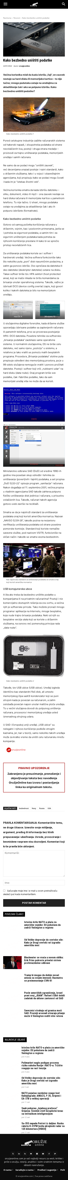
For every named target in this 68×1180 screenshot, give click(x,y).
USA (49, 808)
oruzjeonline (24, 66)
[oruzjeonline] (34, 4)
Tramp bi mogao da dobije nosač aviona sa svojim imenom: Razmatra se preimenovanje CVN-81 (43, 978)
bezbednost (24, 808)
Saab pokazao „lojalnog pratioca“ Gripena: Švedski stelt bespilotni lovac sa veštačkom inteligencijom (42, 1111)
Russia (41, 808)
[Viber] (43, 800)
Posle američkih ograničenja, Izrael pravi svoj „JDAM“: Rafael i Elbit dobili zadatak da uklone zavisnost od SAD (44, 995)
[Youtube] (43, 1154)
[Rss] (25, 1154)
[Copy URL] (50, 800)
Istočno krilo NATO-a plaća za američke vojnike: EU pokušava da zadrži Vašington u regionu (42, 925)
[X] (13, 800)
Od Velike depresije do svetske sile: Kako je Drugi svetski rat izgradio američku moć (43, 942)
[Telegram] (35, 800)
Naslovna (7, 18)
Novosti (16, 18)
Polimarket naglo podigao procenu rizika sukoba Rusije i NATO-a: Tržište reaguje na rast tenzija (42, 1065)
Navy (34, 808)
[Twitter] (13, 1154)
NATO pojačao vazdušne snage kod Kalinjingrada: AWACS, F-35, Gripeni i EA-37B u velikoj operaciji (41, 1096)
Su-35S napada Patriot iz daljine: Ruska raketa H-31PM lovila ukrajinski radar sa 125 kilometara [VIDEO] (43, 1126)
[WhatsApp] (21, 800)
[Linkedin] (19, 1154)
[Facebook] (6, 800)
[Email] (28, 800)
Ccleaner (34, 464)
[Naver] (31, 1154)
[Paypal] (55, 1154)
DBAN (34, 419)
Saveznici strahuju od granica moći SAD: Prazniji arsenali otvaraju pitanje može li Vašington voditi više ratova (44, 1013)
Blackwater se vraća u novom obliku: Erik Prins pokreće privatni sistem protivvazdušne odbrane (43, 960)
